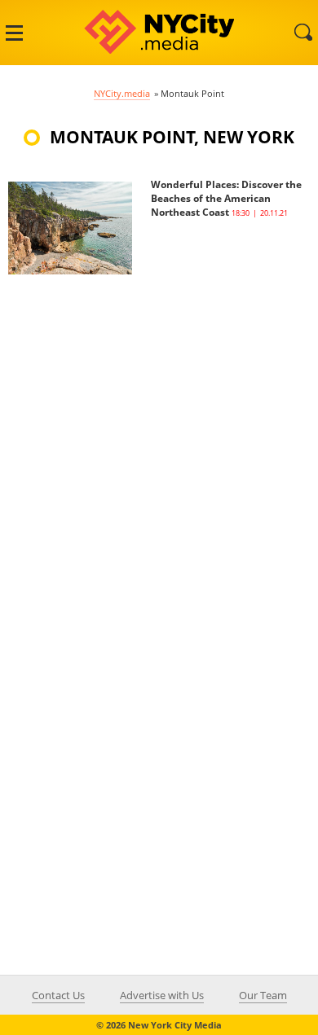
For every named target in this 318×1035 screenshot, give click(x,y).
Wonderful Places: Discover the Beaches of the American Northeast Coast (226, 198)
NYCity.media (122, 93)
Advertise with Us (162, 995)
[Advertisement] (159, 433)
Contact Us (58, 995)
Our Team (263, 995)
